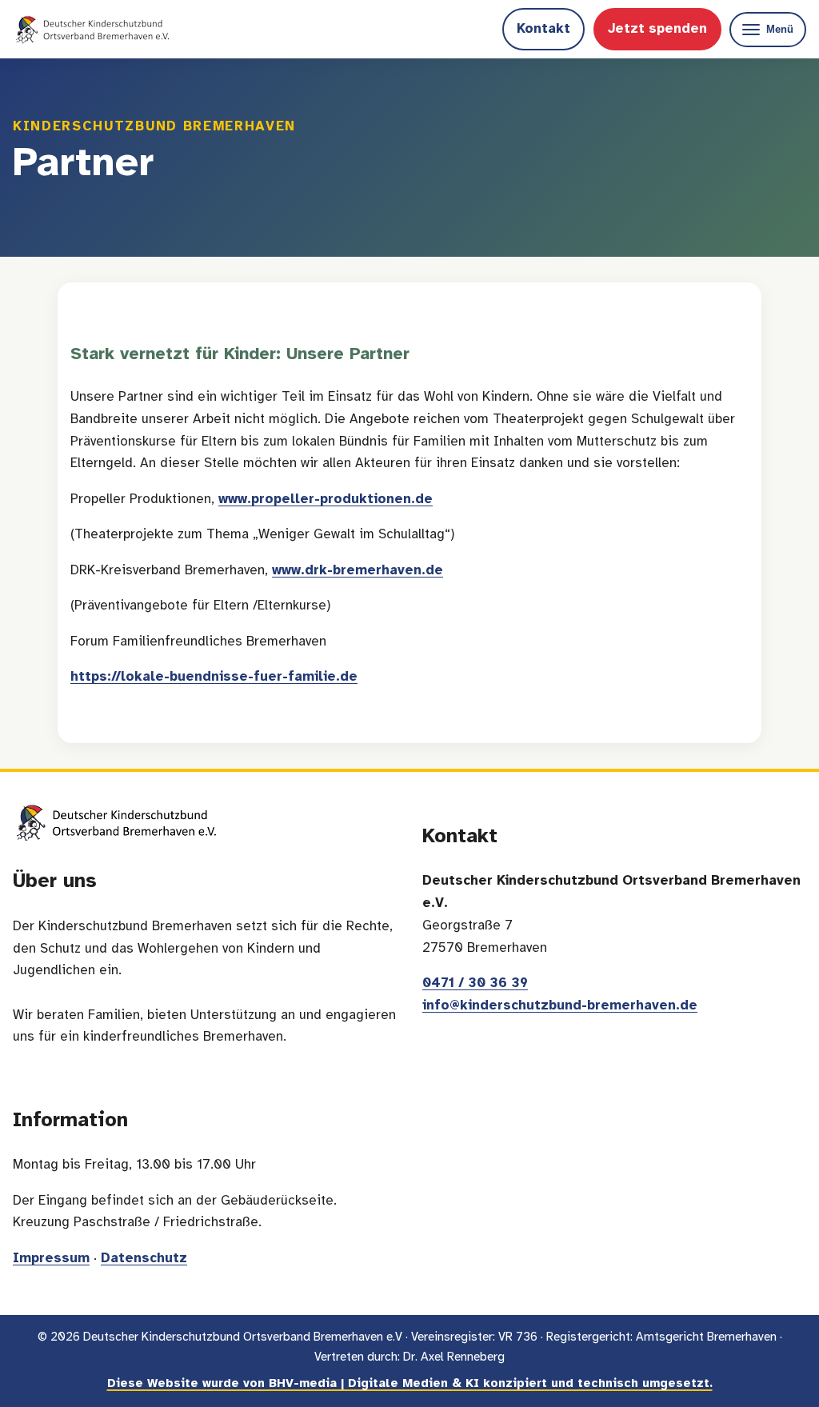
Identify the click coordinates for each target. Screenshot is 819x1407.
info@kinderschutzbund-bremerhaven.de (559, 1006)
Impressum (51, 1258)
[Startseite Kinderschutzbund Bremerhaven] (93, 29)
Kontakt (543, 29)
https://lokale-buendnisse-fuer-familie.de (214, 677)
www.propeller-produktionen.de (325, 499)
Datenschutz (144, 1258)
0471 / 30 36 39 (475, 983)
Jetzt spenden (657, 29)
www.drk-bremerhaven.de (357, 571)
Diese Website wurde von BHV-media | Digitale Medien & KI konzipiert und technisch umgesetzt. (410, 1383)
